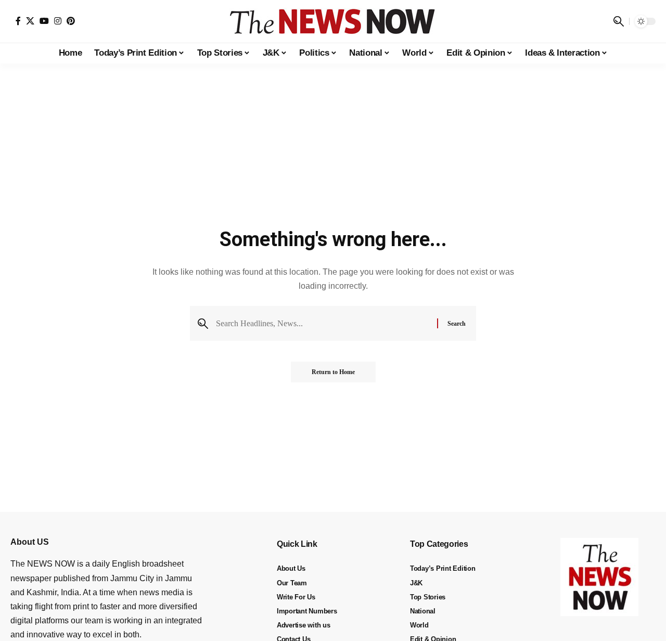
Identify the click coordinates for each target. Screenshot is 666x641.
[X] (30, 21)
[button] (618, 21)
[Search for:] (322, 323)
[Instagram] (58, 21)
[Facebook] (18, 21)
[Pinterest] (71, 21)
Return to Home (333, 372)
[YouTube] (44, 21)
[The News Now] (333, 21)
